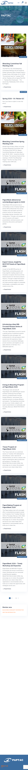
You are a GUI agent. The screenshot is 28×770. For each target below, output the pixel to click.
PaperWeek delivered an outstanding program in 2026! (14, 201)
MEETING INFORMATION (9, 612)
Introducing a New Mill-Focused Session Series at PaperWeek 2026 (12, 326)
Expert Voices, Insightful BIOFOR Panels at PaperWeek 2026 (14, 264)
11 (16, 598)
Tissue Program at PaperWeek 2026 (9, 448)
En (18, 2)
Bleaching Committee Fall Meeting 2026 (12, 65)
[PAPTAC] (7, 3)
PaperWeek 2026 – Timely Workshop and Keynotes (12, 564)
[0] (22, 3)
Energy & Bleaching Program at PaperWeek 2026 (13, 386)
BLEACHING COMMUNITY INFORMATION (13, 610)
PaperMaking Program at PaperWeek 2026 (12, 506)
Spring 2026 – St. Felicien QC (13, 99)
